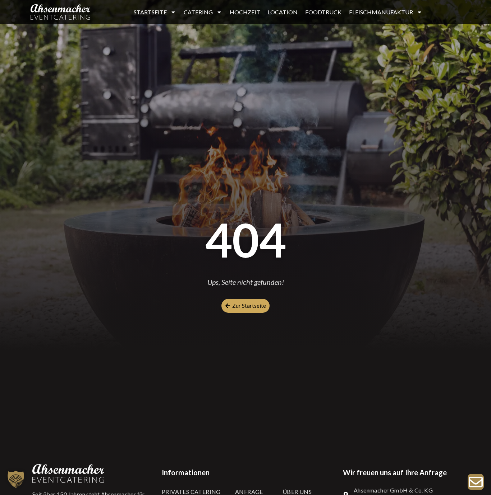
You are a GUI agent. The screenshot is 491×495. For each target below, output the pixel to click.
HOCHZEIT (245, 12)
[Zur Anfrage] (476, 482)
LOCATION (283, 12)
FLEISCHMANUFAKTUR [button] (381, 12)
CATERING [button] (198, 12)
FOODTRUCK (323, 12)
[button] (16, 479)
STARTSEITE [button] (150, 12)
